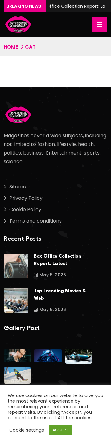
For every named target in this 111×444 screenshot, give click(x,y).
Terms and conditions (35, 221)
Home (11, 46)
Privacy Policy (26, 198)
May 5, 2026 (52, 275)
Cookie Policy (25, 209)
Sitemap (19, 186)
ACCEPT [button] (60, 430)
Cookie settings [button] (26, 430)
